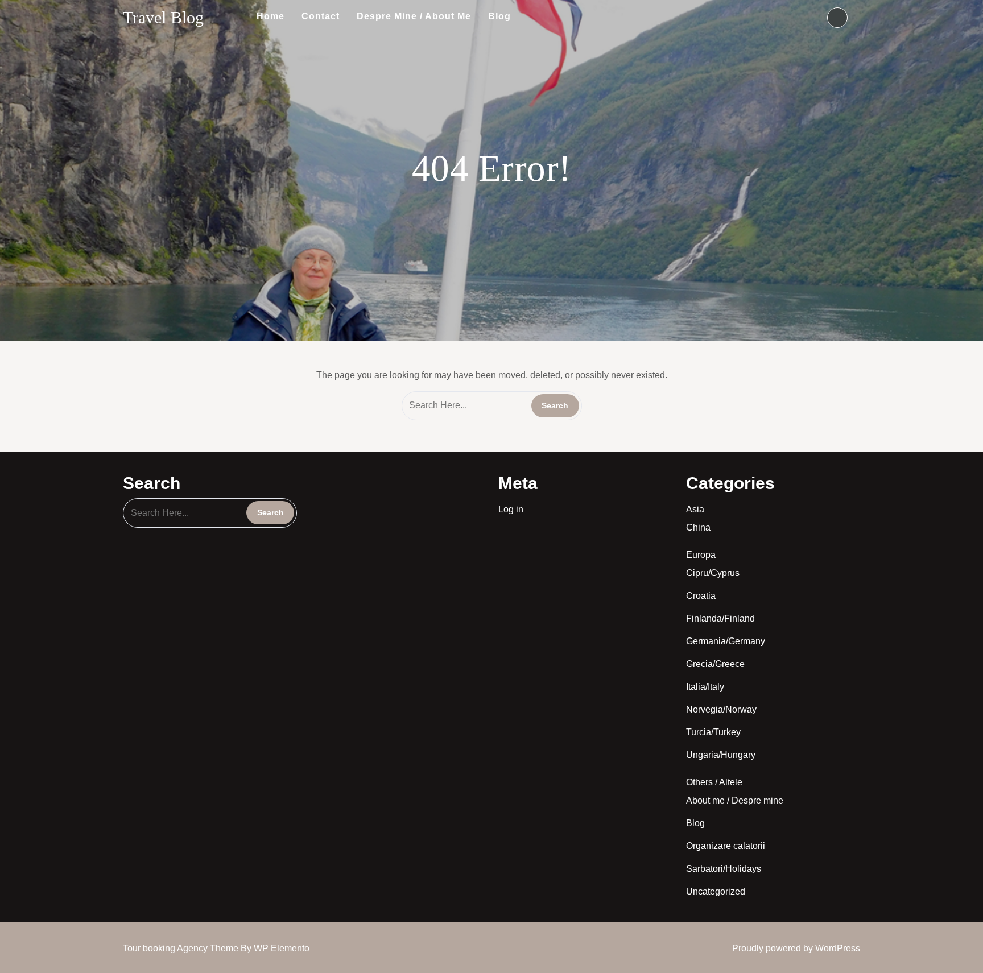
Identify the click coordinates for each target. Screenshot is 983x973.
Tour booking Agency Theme (182, 948)
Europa (701, 555)
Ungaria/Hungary (720, 755)
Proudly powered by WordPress (796, 948)
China (698, 527)
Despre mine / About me (414, 16)
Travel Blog (163, 17)
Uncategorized (715, 891)
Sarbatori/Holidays (723, 868)
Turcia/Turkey (713, 732)
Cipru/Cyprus (713, 573)
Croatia (701, 596)
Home (270, 16)
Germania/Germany (725, 641)
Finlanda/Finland (720, 618)
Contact (320, 16)
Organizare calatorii (725, 846)
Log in (510, 509)
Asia (695, 509)
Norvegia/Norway (721, 709)
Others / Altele (714, 782)
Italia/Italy (705, 687)
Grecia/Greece (715, 664)
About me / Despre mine (734, 800)
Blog (499, 16)
